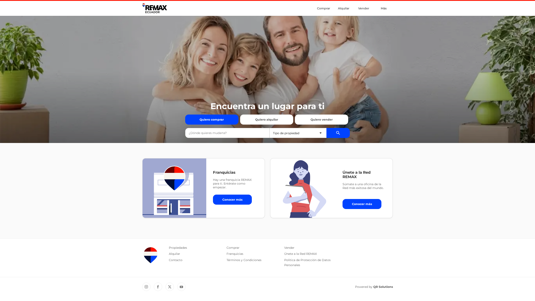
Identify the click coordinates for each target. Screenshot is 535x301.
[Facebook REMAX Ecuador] (158, 287)
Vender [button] (289, 248)
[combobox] (227, 133)
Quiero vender (322, 119)
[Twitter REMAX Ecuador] (170, 287)
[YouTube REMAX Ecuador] (181, 287)
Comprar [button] (233, 248)
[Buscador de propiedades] (338, 133)
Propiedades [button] (178, 248)
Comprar (323, 8)
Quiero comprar (212, 119)
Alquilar (343, 8)
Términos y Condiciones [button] (244, 260)
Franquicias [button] (235, 254)
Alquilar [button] (174, 254)
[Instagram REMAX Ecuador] (146, 287)
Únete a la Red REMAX (300, 254)
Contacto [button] (175, 260)
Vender (363, 8)
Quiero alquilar (266, 119)
